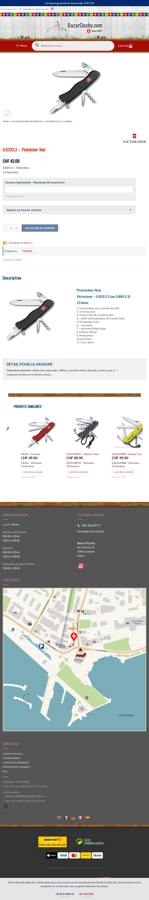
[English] (60, 817)
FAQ (5, 771)
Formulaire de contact (90, 531)
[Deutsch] (74, 817)
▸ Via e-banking (11, 792)
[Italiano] (81, 817)
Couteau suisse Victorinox (27, 121)
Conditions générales (16, 762)
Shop (6, 121)
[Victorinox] (134, 138)
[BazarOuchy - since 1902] (74, 26)
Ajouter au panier (40, 228)
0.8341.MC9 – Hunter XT (68, 454)
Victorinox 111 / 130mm (58, 121)
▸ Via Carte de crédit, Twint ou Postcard (25, 786)
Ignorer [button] (99, 3)
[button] (22, 46)
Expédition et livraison (16, 766)
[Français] (67, 817)
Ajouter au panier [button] (21, 472)
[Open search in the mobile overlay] (73, 46)
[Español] (88, 817)
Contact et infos (13, 753)
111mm (27, 251)
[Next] (140, 453)
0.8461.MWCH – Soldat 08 (114, 454)
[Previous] (8, 453)
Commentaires (11, 758)
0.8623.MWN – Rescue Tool (24, 454)
